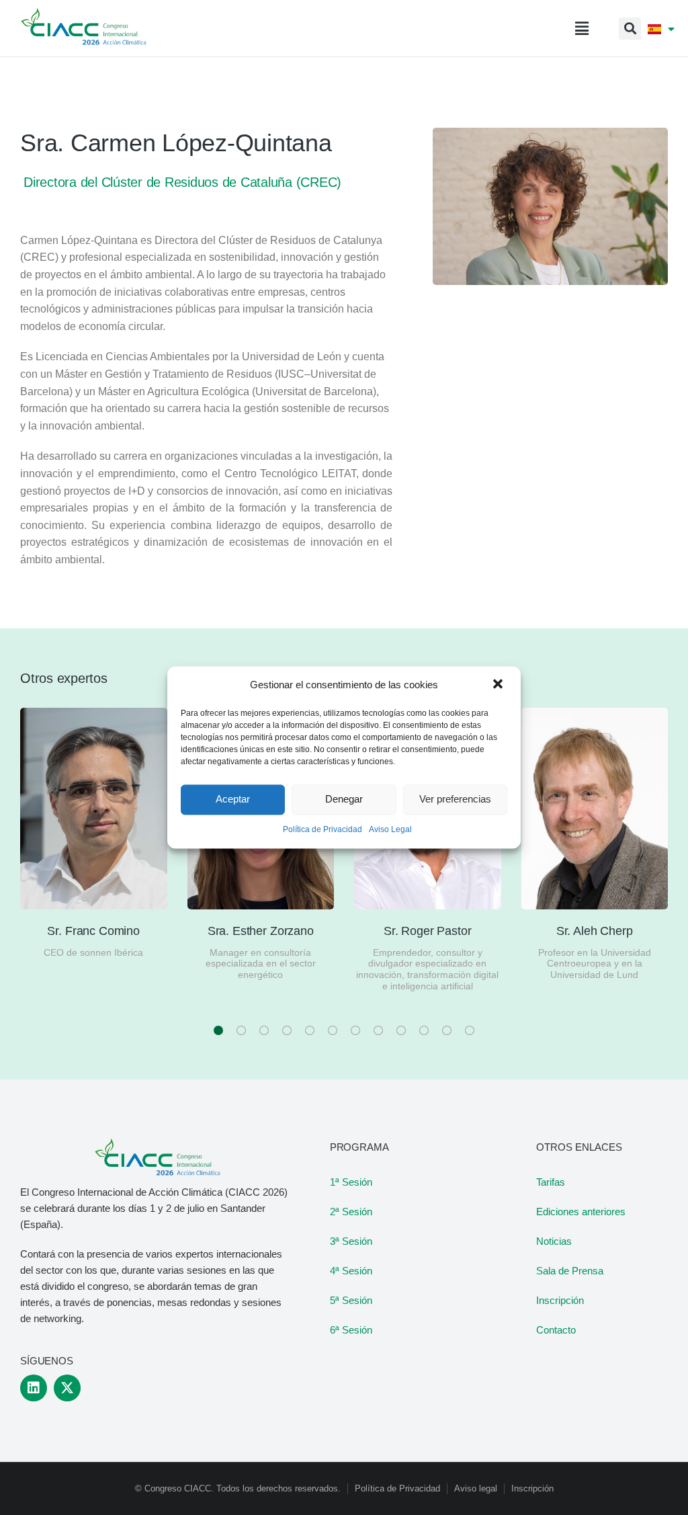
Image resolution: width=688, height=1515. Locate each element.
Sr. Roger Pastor (428, 931)
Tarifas (550, 1182)
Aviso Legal (390, 829)
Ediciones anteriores (581, 1211)
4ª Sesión (351, 1270)
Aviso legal (475, 1488)
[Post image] (93, 808)
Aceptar (233, 799)
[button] (499, 685)
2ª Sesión (351, 1211)
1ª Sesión (351, 1182)
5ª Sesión (351, 1300)
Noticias (554, 1241)
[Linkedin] (33, 1388)
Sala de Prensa (569, 1270)
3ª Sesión (351, 1241)
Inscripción (560, 1300)
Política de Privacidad (322, 829)
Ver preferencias (455, 799)
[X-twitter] (67, 1388)
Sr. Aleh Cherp (594, 931)
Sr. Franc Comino (93, 931)
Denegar (344, 799)
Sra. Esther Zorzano (261, 931)
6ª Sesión (351, 1330)
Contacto (556, 1330)
